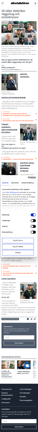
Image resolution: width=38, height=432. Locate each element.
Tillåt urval (18, 246)
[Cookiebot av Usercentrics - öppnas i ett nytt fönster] (28, 177)
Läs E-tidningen (25, 389)
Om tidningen (25, 393)
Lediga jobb (6, 399)
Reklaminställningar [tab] (28, 183)
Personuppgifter (26, 400)
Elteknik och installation (10, 319)
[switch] (33, 220)
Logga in (35, 3)
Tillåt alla (18, 240)
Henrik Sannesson (8, 67)
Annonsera (5, 402)
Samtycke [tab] (5, 183)
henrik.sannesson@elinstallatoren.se (11, 69)
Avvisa (18, 252)
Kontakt (23, 397)
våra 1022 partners (13, 192)
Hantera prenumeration (7, 394)
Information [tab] (15, 183)
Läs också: (16, 113)
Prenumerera (6, 389)
